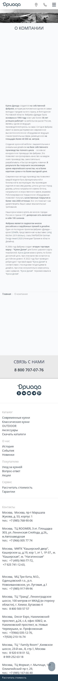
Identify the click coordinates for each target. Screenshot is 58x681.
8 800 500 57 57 (19, 609)
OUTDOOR (9, 426)
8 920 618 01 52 (19, 653)
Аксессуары (10, 430)
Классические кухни (16, 422)
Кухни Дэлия (23, 252)
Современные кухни (16, 417)
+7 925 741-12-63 (13, 564)
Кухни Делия (12, 273)
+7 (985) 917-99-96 (21, 588)
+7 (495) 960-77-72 (21, 560)
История (8, 446)
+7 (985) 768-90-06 (21, 520)
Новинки (8, 455)
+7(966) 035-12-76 (20, 633)
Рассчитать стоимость (14, 677)
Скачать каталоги (14, 434)
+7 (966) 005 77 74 (20, 540)
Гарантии (8, 491)
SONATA (14, 232)
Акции (6, 475)
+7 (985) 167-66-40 (21, 673)
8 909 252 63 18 (13, 657)
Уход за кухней (12, 467)
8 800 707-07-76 (29, 369)
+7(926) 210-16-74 (14, 637)
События (8, 450)
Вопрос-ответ (11, 471)
